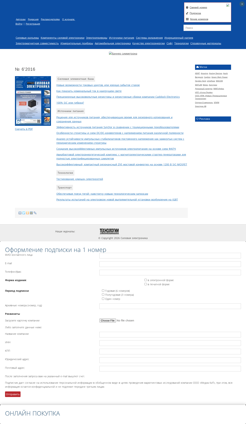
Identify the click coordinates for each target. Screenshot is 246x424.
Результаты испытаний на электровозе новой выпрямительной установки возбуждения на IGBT (117, 199)
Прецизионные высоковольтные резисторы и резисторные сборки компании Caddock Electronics (118, 96)
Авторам (21, 19)
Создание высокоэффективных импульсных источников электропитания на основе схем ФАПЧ (116, 148)
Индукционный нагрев (178, 37)
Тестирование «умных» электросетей (79, 179)
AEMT (197, 73)
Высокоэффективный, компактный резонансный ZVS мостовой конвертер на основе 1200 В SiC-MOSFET (121, 164)
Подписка (195, 13)
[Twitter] (24, 213)
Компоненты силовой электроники (62, 37)
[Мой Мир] (31, 213)
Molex (205, 85)
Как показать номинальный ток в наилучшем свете (89, 91)
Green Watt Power (219, 77)
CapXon (207, 77)
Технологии (181, 43)
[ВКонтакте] (20, 213)
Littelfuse (211, 81)
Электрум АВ (200, 106)
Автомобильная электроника (113, 43)
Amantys (204, 73)
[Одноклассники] (28, 213)
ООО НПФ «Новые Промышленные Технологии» (211, 97)
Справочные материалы (205, 43)
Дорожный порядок (204, 88)
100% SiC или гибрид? (70, 102)
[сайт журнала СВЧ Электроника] (182, 231)
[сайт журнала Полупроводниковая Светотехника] (156, 231)
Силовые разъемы (27, 37)
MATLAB (198, 85)
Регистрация (33, 23)
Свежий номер (198, 7)
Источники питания (121, 37)
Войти (18, 23)
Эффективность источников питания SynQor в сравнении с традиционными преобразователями (117, 127)
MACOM (219, 81)
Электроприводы (96, 37)
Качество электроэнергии (148, 43)
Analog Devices (215, 73)
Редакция (33, 19)
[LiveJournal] (35, 213)
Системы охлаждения (149, 37)
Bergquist (199, 77)
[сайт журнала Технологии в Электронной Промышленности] (109, 231)
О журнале (68, 19)
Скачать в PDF (24, 129)
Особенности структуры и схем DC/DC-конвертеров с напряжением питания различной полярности (120, 133)
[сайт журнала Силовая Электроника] (87, 231)
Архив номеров (199, 19)
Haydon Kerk (200, 81)
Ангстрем (213, 85)
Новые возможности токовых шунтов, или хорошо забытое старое (98, 85)
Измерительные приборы (77, 43)
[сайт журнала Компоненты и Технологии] (131, 231)
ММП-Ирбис (218, 88)
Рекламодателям (50, 19)
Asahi (225, 73)
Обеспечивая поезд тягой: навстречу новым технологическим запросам (102, 193)
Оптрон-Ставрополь (204, 102)
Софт (170, 43)
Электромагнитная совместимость (37, 43)
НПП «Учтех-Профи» (204, 92)
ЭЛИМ (216, 102)
